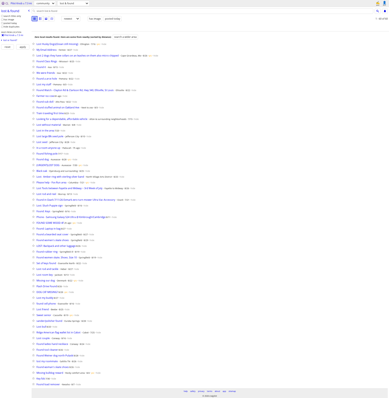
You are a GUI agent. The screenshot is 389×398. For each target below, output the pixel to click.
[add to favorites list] (34, 44)
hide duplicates (11, 26)
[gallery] (46, 18)
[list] (34, 18)
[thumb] (40, 18)
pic (98, 44)
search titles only (12, 16)
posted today (10, 23)
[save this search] (385, 11)
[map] (52, 18)
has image (9, 19)
